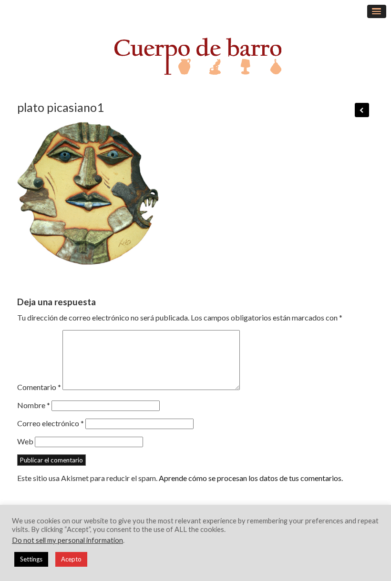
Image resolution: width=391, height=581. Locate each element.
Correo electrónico (50, 423)
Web (25, 441)
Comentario (39, 386)
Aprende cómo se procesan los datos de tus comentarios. (251, 477)
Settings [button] (31, 559)
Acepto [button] (71, 559)
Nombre (33, 405)
